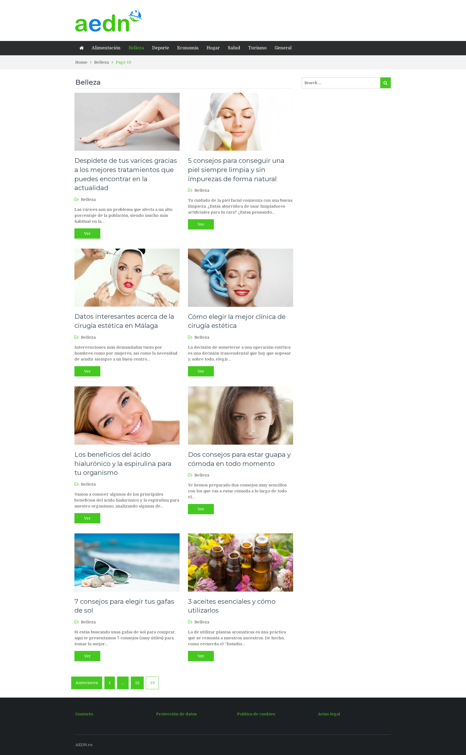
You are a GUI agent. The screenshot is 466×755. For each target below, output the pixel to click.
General (283, 48)
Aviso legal (329, 714)
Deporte (160, 48)
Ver (87, 233)
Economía (187, 48)
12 (137, 682)
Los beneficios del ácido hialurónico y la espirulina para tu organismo (123, 463)
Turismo (257, 48)
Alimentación (106, 48)
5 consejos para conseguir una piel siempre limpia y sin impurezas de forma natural (236, 170)
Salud (234, 48)
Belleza (136, 48)
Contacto (84, 714)
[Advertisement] (268, 20)
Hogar (213, 48)
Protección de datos (176, 714)
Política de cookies (256, 714)
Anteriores (87, 682)
